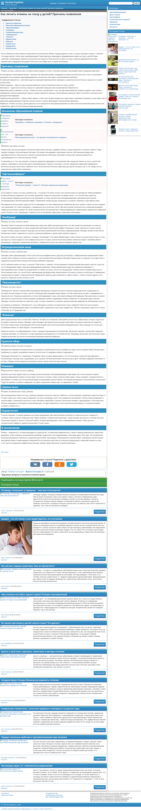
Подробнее (100, 511)
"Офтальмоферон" (13, 28)
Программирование (118, 12)
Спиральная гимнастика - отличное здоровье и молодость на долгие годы (40, 708)
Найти (136, 3)
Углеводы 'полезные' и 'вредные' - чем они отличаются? (31, 490)
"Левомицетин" (12, 35)
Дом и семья (115, 15)
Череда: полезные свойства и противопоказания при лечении (34, 737)
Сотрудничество (52, 793)
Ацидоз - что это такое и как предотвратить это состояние (31, 519)
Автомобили (115, 17)
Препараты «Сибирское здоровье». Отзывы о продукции (38, 122)
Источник (4, 452)
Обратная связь (7, 795)
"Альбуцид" (10, 30)
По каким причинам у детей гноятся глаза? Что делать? (30, 623)
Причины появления (13, 23)
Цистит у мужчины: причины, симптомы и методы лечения (32, 651)
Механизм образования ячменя (18, 25)
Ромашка (9, 41)
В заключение (11, 48)
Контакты (72, 3)
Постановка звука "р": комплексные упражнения (26, 765)
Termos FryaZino (14, 2)
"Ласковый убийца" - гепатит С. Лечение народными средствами (41, 185)
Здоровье (4, 513)
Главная (53, 3)
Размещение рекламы (54, 795)
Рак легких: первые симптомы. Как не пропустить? (28, 566)
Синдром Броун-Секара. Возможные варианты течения (30, 680)
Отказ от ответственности (42, 809)
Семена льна (10, 44)
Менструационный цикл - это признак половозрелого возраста (40, 137)
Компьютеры (115, 24)
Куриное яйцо (11, 39)
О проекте (62, 3)
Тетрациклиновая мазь (14, 32)
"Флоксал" (9, 37)
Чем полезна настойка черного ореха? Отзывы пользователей (34, 594)
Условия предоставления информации (16, 809)
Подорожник (10, 46)
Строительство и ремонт (120, 19)
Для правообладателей (54, 797)
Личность (113, 27)
